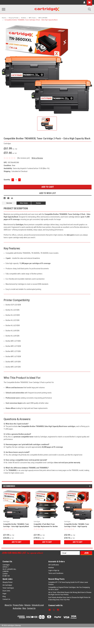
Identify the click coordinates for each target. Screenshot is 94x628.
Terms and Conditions (55, 573)
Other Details (24, 203)
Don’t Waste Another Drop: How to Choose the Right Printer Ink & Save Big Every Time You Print (69, 599)
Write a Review (37, 158)
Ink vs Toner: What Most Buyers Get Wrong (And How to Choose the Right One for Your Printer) (69, 593)
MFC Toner (32, 18)
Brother (23, 18)
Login (50, 570)
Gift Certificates (53, 565)
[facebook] (50, 610)
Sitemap (18, 625)
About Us (8, 605)
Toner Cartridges (8, 588)
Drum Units (6, 591)
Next (90, 486)
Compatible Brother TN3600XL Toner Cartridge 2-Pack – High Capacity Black (76, 525)
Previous (87, 486)
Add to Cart (16, 542)
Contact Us (6, 599)
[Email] (8, 198)
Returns (27, 605)
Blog (4, 596)
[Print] (12, 198)
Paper (4, 593)
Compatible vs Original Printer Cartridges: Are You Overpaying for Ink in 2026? (69, 588)
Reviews (38, 203)
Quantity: (7, 180)
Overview (9, 203)
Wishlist (51, 568)
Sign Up (56, 570)
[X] (54, 610)
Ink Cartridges (7, 585)
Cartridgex (6, 521)
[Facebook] (5, 198)
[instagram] (58, 610)
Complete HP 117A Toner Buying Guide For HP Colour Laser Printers (68, 583)
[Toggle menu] (3, 9)
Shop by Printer (14, 18)
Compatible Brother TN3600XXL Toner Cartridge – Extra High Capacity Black (16, 525)
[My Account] (84, 2)
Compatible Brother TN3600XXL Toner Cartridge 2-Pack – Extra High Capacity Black (31, 20)
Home (4, 18)
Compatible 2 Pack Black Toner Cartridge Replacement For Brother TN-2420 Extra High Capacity (46, 525)
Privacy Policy (18, 605)
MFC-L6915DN (42, 18)
